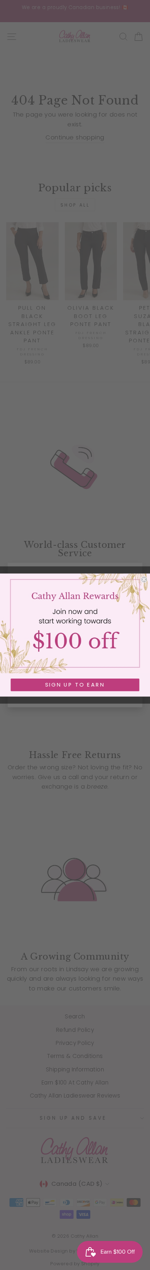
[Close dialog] (144, 579)
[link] (75, 623)
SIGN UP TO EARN (75, 684)
